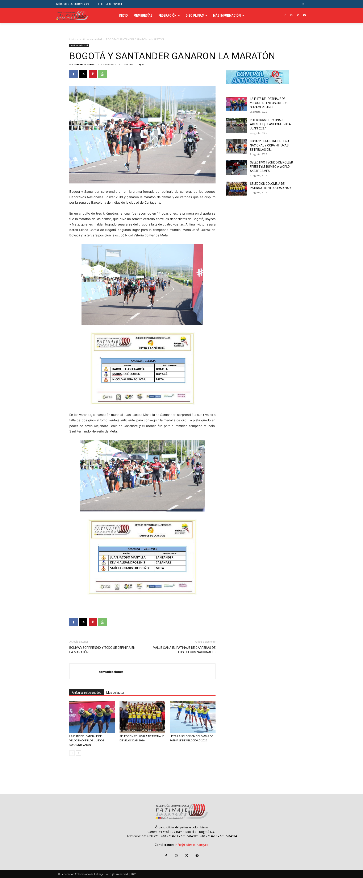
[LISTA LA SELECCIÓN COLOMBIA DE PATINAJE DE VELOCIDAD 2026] (193, 717)
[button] (303, 4)
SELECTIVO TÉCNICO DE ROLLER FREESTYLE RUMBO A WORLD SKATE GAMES (271, 167)
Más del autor (115, 692)
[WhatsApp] (102, 74)
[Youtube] (304, 15)
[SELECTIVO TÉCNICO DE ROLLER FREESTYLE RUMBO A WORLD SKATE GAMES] (236, 167)
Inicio (72, 39)
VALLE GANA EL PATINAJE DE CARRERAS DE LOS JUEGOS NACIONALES (184, 650)
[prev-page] (72, 753)
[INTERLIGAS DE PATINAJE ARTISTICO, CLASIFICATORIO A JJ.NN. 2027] (236, 125)
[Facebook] (285, 15)
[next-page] (78, 753)
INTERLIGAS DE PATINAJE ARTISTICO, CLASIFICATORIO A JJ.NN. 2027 (270, 124)
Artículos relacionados (86, 692)
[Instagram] (291, 15)
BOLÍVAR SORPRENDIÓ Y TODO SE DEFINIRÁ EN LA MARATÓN (102, 650)
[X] (297, 15)
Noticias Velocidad (91, 39)
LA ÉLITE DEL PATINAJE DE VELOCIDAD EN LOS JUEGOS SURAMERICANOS (86, 740)
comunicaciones (84, 64)
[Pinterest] (93, 74)
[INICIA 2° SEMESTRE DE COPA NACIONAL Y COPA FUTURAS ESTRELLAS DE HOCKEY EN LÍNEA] (236, 146)
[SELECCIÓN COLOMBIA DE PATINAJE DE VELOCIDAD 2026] (142, 717)
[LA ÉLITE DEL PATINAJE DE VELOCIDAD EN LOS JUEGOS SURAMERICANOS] (92, 717)
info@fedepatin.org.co (191, 845)
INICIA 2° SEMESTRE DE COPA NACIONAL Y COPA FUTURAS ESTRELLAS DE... (269, 145)
